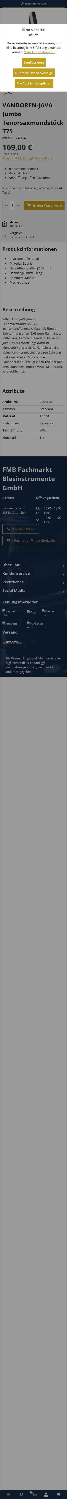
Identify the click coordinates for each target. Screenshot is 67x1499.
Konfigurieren (34, 62)
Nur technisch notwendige (34, 73)
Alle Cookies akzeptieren (34, 83)
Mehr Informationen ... (39, 52)
